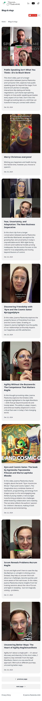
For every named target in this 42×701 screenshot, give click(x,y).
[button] (4, 3)
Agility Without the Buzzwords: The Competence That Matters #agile (19, 387)
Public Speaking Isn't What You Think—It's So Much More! (19, 71)
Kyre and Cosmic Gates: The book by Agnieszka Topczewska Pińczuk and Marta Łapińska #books (21, 471)
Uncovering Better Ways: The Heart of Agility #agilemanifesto (20, 646)
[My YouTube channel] (33, 3)
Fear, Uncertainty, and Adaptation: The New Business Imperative (19, 224)
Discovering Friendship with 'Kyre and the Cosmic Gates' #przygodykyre (18, 309)
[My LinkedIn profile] (28, 3)
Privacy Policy (6, 695)
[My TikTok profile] (38, 3)
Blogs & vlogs (12, 22)
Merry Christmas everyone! (18, 157)
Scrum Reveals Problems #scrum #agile (20, 564)
